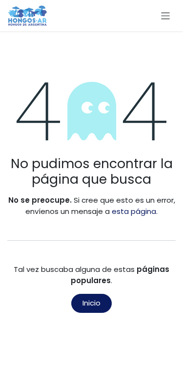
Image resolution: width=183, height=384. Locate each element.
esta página (134, 211)
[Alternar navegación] (165, 15)
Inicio (91, 303)
